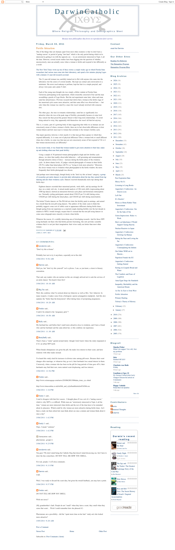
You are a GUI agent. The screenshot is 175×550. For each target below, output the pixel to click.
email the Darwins (117, 48)
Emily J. (42, 396)
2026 (115, 80)
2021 (115, 99)
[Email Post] (64, 230)
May (117, 167)
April (118, 171)
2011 (115, 137)
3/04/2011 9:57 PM (45, 484)
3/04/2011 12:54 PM (45, 371)
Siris (115, 357)
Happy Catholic (119, 385)
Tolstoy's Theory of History (125, 301)
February (119, 306)
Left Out (118, 195)
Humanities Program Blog (120, 67)
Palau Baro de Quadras (121, 387)
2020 (115, 103)
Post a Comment (42, 527)
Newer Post (40, 531)
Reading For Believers (119, 61)
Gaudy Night (121, 453)
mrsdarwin (43, 246)
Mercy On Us (120, 181)
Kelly (41, 321)
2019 (115, 107)
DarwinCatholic (88, 11)
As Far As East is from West (125, 290)
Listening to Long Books (124, 185)
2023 (115, 91)
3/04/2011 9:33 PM (45, 465)
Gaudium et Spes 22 (121, 373)
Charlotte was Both (120, 365)
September (120, 152)
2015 (115, 122)
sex (49, 233)
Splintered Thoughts (118, 409)
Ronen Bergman (117, 499)
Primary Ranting (121, 298)
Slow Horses (121, 479)
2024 (115, 88)
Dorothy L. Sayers (123, 456)
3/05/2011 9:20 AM (45, 521)
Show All (136, 393)
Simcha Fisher (119, 347)
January (119, 310)
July (117, 159)
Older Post (103, 531)
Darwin (41, 265)
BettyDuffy (43, 337)
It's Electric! (119, 199)
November (119, 144)
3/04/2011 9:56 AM (45, 259)
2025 (115, 84)
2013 (115, 129)
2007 (115, 326)
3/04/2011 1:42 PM (45, 417)
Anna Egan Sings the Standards (126, 280)
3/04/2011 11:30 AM (45, 331)
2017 (115, 114)
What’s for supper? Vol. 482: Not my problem (125, 350)
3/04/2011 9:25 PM (45, 443)
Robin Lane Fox (123, 448)
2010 (115, 314)
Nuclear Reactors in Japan (124, 228)
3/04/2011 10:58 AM (45, 315)
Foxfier (41, 308)
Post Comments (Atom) (55, 536)
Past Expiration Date (122, 178)
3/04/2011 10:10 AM (45, 283)
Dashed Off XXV (119, 359)
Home (72, 531)
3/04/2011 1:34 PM (45, 390)
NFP (44, 233)
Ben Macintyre (117, 474)
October (119, 148)
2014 (115, 126)
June (117, 163)
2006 (115, 330)
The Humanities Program (120, 64)
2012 (115, 133)
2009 (115, 318)
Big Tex (42, 289)
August (118, 155)
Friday (115, 367)
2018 (115, 110)
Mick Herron (122, 481)
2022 (115, 95)
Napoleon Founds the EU (124, 257)
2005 (115, 333)
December (119, 140)
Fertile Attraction (121, 294)
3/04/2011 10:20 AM (45, 302)
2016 (115, 118)
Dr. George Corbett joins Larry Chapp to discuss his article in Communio (124, 377)
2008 (115, 322)
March (118, 174)
